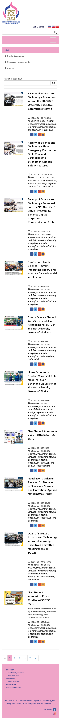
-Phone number (12, 681)
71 (30, 658)
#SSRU (50, 121)
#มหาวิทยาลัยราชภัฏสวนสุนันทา (42, 127)
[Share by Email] (43, 134)
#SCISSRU (35, 234)
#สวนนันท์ (45, 462)
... (25, 658)
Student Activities (15, 56)
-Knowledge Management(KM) (13, 686)
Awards (10, 68)
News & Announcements (18, 62)
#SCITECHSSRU (37, 121)
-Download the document (12, 677)
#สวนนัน (43, 243)
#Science (46, 234)
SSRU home (38, 26)
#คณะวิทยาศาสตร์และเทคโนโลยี (42, 124)
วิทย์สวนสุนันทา (34, 130)
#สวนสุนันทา (33, 246)
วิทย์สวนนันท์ (47, 130)
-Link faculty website (15, 672)
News (7, 49)
